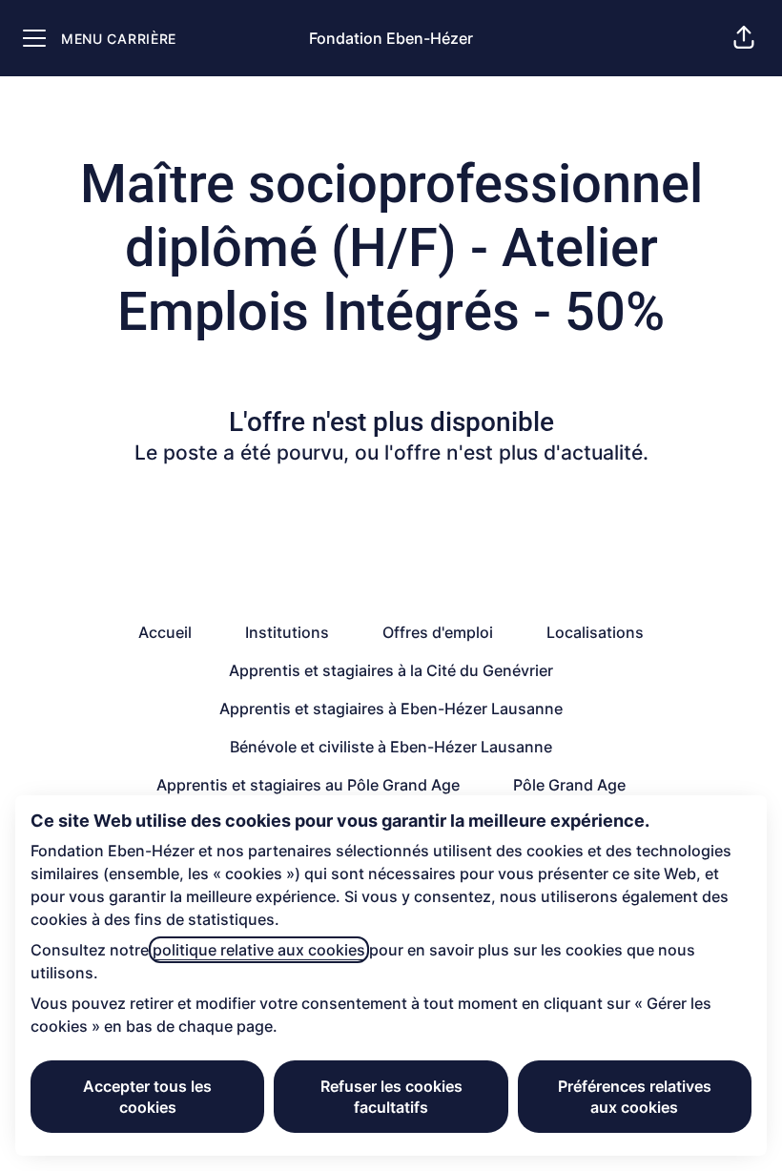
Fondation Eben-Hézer (391, 38)
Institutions (287, 632)
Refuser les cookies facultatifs (391, 1097)
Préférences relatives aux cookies (634, 1097)
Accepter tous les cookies (147, 1097)
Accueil (165, 632)
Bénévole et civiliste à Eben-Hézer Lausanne (391, 746)
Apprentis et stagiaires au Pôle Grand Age (308, 784)
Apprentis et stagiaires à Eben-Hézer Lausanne (391, 708)
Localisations (595, 632)
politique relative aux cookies (259, 949)
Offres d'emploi (437, 632)
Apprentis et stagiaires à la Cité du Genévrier (391, 670)
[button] (744, 38)
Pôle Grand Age (569, 784)
